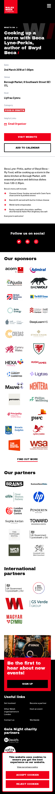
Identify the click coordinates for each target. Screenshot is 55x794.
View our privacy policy (27, 767)
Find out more (27, 459)
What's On (9, 27)
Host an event (36, 709)
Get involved (9, 703)
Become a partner (38, 703)
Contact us (9, 720)
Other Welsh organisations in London (11, 711)
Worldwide (34, 720)
